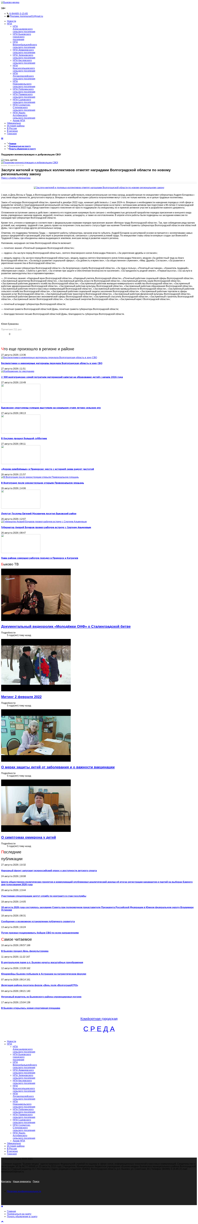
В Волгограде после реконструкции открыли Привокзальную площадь (42, 482)
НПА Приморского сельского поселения (24, 95)
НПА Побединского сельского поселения (24, 90)
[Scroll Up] (2, 1221)
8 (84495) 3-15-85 (18, 13)
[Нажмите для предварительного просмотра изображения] (99, 187)
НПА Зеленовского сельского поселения (24, 56)
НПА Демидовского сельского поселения (24, 51)
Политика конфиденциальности (24, 1191)
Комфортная (91, 1019)
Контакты (6, 1181)
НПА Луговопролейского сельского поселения (24, 76)
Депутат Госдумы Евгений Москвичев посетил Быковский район (38, 513)
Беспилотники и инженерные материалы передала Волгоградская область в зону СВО (51, 363)
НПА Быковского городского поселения (22, 37)
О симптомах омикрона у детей (28, 837)
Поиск (36, 1181)
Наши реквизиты (22, 1181)
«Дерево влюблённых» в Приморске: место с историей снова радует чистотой (47, 469)
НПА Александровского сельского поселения (24, 29)
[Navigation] (2, 138)
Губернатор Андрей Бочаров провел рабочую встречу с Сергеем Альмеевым (46, 527)
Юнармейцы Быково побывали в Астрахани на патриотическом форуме (43, 974)
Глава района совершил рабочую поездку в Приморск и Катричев (39, 558)
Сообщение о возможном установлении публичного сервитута (38, 921)
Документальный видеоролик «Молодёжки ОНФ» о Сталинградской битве (66, 626)
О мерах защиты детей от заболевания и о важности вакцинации (58, 767)
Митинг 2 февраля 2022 (21, 697)
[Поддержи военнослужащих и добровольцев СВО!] (29, 162)
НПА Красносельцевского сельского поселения (24, 68)
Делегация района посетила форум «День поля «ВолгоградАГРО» (39, 985)
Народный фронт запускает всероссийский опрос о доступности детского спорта (49, 870)
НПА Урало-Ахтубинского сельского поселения (24, 115)
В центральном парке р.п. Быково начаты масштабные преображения (42, 962)
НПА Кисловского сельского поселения (24, 61)
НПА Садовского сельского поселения (24, 100)
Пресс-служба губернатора (15, 178)
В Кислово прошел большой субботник (24, 438)
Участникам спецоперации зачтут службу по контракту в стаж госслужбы (43, 896)
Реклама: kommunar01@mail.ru (26, 16)
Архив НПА (19, 120)
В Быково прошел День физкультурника (24, 951)
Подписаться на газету (20, 146)
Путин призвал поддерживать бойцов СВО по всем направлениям (40, 933)
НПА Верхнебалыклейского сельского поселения (25, 45)
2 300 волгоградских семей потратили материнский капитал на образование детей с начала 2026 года (62, 377)
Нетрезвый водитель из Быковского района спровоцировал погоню (41, 997)
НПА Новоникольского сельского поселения (24, 84)
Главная (12, 143)
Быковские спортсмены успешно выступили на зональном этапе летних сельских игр (51, 407)
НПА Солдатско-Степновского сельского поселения (24, 107)
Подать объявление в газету (22, 149)
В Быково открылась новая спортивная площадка (30, 1008)
